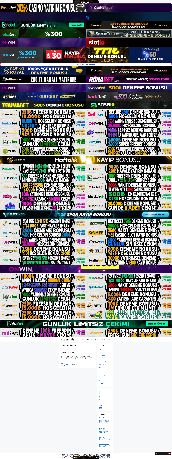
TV (99, 385)
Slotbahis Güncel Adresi (105, 431)
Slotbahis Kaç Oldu (102, 367)
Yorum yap (63, 365)
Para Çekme (101, 382)
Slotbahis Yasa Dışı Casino (104, 444)
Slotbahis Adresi (101, 347)
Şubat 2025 (101, 401)
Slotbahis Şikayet (103, 339)
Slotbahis (83, 339)
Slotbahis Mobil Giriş (102, 361)
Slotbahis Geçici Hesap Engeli (102, 428)
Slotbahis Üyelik (101, 364)
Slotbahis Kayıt (101, 366)
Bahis (100, 377)
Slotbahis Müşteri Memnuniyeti (102, 438)
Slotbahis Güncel (100, 431)
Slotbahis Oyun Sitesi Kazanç (72, 364)
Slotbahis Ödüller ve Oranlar (102, 447)
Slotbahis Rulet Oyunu (108, 439)
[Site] (43, 114)
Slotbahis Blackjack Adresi (107, 422)
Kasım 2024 (101, 405)
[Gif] (86, 160)
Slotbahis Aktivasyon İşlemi (102, 420)
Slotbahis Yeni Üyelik (107, 445)
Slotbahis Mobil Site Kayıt (101, 437)
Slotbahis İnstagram (68, 352)
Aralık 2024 (101, 404)
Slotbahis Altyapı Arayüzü (101, 421)
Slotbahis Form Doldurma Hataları (102, 427)
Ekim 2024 (100, 407)
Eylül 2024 (100, 408)
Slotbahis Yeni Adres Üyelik (102, 445)
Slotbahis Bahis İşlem (101, 422)
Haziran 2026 (101, 393)
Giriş (62, 363)
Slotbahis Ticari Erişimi (107, 440)
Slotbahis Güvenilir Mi (102, 369)
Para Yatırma (101, 383)
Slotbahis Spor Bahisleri (101, 440)
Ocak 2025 (100, 402)
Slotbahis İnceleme (89, 339)
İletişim (109, 339)
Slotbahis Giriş (96, 339)
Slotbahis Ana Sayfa (107, 421)
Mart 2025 (100, 399)
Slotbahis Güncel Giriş (103, 355)
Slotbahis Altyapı (107, 420)
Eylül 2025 (100, 396)
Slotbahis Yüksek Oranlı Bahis (102, 446)
